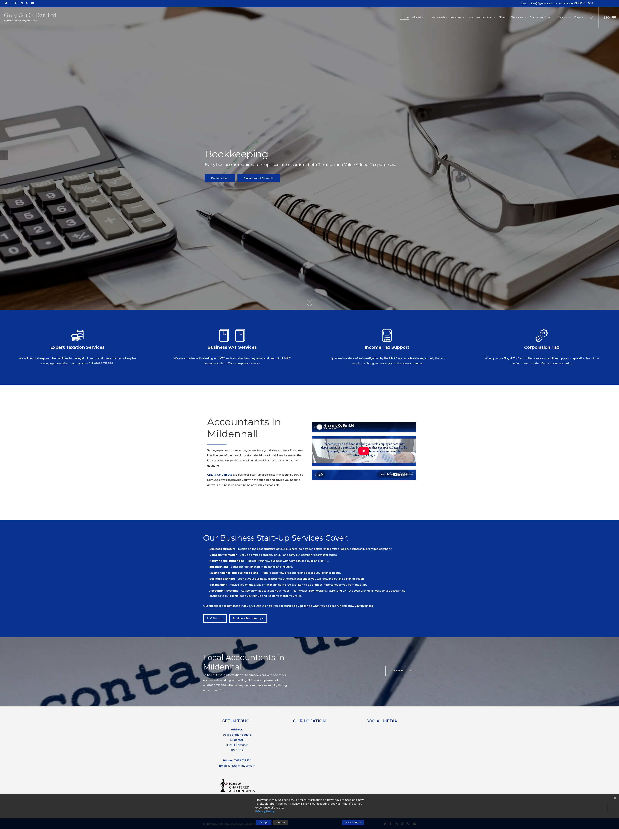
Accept (264, 822)
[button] (610, 17)
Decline (280, 822)
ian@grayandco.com (241, 765)
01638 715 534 (583, 3)
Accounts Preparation (323, 187)
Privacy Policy (265, 811)
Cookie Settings (353, 822)
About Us (288, 187)
